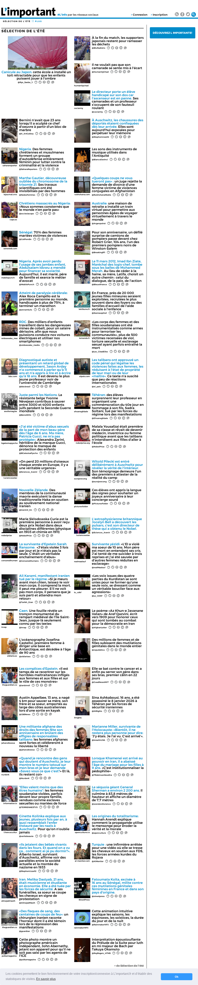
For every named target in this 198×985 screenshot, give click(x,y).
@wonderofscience (101, 804)
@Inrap (22, 627)
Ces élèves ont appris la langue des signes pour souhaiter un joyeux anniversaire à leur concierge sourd (116, 495)
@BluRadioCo (98, 48)
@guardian (24, 931)
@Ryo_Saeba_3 (25, 82)
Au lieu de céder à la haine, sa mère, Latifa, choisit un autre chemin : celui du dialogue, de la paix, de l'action (117, 271)
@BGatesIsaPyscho (28, 453)
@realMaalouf (98, 567)
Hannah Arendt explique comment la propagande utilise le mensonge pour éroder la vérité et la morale (117, 822)
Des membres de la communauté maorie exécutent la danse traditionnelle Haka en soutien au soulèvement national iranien (43, 498)
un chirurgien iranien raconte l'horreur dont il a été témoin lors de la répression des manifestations (43, 919)
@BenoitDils (25, 415)
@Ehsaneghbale (100, 418)
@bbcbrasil (24, 386)
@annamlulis (25, 310)
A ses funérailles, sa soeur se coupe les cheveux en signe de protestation (45, 889)
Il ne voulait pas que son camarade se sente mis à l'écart (117, 66)
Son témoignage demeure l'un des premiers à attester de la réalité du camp (117, 469)
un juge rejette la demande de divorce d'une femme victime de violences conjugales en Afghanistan (117, 184)
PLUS (38, 21)
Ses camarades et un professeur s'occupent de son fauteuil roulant (115, 100)
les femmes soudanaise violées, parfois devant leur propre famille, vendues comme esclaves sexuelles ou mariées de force (43, 795)
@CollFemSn (25, 239)
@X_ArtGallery (26, 133)
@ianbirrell (24, 685)
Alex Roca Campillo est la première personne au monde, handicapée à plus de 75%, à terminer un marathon (43, 299)
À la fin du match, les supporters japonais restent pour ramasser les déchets (118, 41)
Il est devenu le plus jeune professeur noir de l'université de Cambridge (45, 371)
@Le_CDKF (97, 596)
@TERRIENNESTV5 (28, 807)
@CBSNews (24, 714)
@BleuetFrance (99, 284)
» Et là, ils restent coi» (45, 766)
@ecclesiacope (26, 213)
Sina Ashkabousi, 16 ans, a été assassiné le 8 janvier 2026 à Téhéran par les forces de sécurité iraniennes (115, 702)
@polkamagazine (27, 959)
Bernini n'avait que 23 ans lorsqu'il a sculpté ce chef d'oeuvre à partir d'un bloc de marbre (42, 125)
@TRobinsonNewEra (102, 775)
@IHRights (97, 711)
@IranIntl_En (25, 510)
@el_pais (96, 386)
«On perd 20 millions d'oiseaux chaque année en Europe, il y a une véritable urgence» (44, 464)
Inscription (160, 14)
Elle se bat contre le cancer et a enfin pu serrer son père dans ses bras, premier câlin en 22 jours (117, 673)
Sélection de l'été (17, 21)
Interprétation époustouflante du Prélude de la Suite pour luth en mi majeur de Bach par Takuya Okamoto (117, 944)
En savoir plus (46, 979)
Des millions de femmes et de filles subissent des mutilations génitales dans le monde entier (117, 643)
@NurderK (24, 778)
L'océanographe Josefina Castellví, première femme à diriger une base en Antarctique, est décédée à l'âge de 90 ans (45, 646)
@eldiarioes (25, 656)
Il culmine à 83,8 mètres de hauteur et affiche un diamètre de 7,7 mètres (117, 793)
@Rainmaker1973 (100, 924)
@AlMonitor (97, 861)
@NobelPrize (98, 446)
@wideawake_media (29, 345)
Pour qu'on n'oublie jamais (44, 824)
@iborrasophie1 (99, 313)
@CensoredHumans (29, 561)
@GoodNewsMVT (100, 682)
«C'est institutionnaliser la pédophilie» (118, 764)
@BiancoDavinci (100, 159)
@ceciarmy (97, 112)
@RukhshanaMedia (101, 195)
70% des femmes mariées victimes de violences (43, 233)
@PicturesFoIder (100, 503)
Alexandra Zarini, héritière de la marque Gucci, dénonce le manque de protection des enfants (44, 438)
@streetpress (98, 896)
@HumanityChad (100, 72)
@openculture (99, 833)
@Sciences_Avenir (28, 472)
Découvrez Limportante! (172, 33)
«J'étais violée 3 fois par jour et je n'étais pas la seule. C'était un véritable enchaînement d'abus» (43, 550)
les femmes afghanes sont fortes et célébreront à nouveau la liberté (43, 736)
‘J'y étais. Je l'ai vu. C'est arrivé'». (117, 731)
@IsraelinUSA (98, 740)
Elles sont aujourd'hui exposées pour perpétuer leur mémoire (117, 126)
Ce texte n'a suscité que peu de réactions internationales (117, 371)
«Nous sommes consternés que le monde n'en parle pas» (45, 206)
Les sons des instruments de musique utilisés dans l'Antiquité (114, 152)
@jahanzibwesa (27, 749)
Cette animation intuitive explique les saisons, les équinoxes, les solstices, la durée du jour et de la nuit (118, 916)
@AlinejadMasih (27, 903)
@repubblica (98, 650)
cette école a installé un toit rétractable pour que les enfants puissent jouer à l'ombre (36, 75)
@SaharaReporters (28, 169)
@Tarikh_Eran (26, 602)
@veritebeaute (26, 836)
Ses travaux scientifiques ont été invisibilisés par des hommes (43, 184)
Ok (176, 976)
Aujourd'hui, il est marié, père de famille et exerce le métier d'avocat (43, 271)
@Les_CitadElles (100, 351)
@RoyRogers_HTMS (101, 953)
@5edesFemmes (27, 195)
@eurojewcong (99, 481)
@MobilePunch (26, 284)
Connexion (140, 14)
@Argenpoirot (99, 223)
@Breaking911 (98, 252)
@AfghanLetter (99, 627)
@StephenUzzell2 (100, 137)
